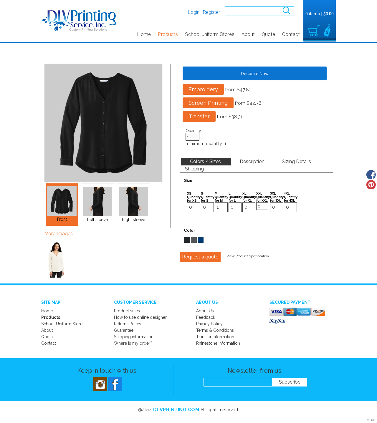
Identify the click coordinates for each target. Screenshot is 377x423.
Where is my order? (133, 343)
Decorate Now (254, 73)
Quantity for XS (194, 198)
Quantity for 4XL (290, 198)
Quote (268, 34)
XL (244, 193)
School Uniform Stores (209, 34)
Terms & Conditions (215, 330)
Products (168, 34)
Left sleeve (97, 219)
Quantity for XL (249, 198)
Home (144, 34)
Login (193, 12)
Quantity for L (235, 198)
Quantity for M (221, 198)
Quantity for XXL (263, 198)
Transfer (199, 116)
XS (189, 193)
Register (211, 12)
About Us (205, 310)
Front (62, 219)
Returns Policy (127, 323)
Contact (291, 34)
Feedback (205, 317)
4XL (287, 193)
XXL (259, 193)
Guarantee (123, 330)
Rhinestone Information (218, 343)
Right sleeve (133, 219)
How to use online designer (140, 317)
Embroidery (203, 89)
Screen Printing (208, 103)
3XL (273, 193)
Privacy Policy (209, 323)
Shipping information (133, 336)
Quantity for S (207, 198)
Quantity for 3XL (277, 198)
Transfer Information (215, 336)
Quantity (193, 130)
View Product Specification (247, 256)
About (248, 34)
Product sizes (127, 310)
